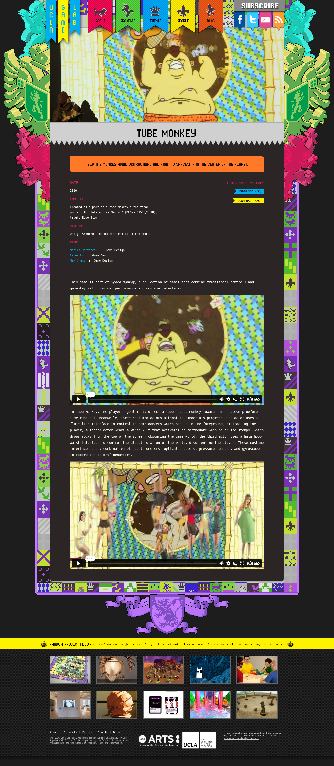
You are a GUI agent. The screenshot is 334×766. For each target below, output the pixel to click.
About (54, 732)
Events (86, 732)
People (101, 732)
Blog (115, 732)
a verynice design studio (241, 738)
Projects (68, 732)
